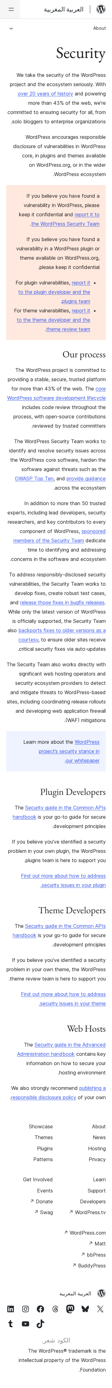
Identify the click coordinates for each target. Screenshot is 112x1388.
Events (45, 1191)
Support (97, 1191)
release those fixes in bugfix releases (62, 602)
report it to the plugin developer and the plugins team (54, 292)
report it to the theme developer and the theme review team (53, 319)
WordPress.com (84, 1233)
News (99, 1137)
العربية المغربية (75, 1293)
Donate (41, 1201)
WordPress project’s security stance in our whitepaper (69, 751)
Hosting (97, 1148)
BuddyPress (89, 1265)
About (99, 28)
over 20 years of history (45, 93)
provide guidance (86, 478)
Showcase (41, 1126)
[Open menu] (10, 9)
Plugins (45, 1148)
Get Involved (38, 1179)
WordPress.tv (87, 1212)
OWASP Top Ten (34, 478)
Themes (44, 1137)
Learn (99, 1179)
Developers (93, 1201)
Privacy (97, 1159)
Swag (43, 1212)
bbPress (93, 1255)
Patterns (43, 1159)
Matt (97, 1243)
